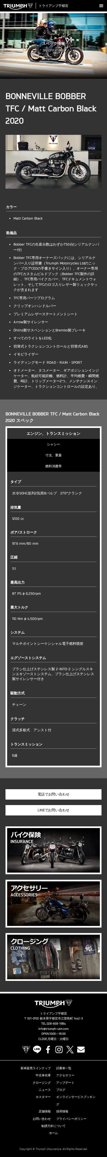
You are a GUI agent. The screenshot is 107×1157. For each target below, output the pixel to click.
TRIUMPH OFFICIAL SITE (26, 1049)
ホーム (53, 1133)
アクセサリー (65, 1075)
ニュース (45, 1090)
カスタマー (43, 1097)
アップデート (65, 1083)
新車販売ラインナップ (36, 1068)
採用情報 (62, 1111)
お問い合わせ (42, 1119)
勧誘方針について (53, 1126)
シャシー (53, 444)
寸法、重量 (53, 455)
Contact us (81, 1049)
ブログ (60, 1090)
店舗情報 (45, 1111)
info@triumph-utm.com (53, 1029)
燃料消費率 (53, 466)
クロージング (42, 1083)
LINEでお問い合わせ (54, 810)
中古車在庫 (43, 1075)
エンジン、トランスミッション (53, 433)
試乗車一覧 (63, 1068)
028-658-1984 (56, 1023)
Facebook (48, 1049)
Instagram (59, 1049)
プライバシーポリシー (71, 1119)
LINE (37, 1049)
